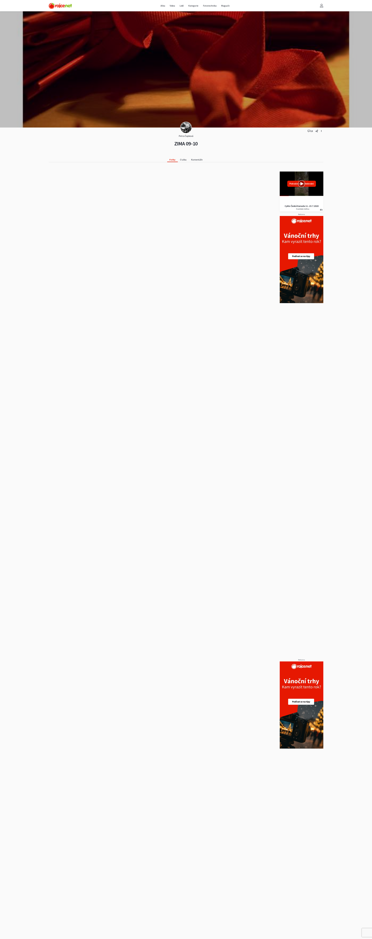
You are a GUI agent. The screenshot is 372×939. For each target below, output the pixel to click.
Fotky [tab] (172, 159)
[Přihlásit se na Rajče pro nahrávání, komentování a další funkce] (321, 5)
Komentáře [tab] (197, 159)
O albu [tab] (183, 159)
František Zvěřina (302, 209)
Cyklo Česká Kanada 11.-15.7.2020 (302, 206)
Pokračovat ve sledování (301, 183)
